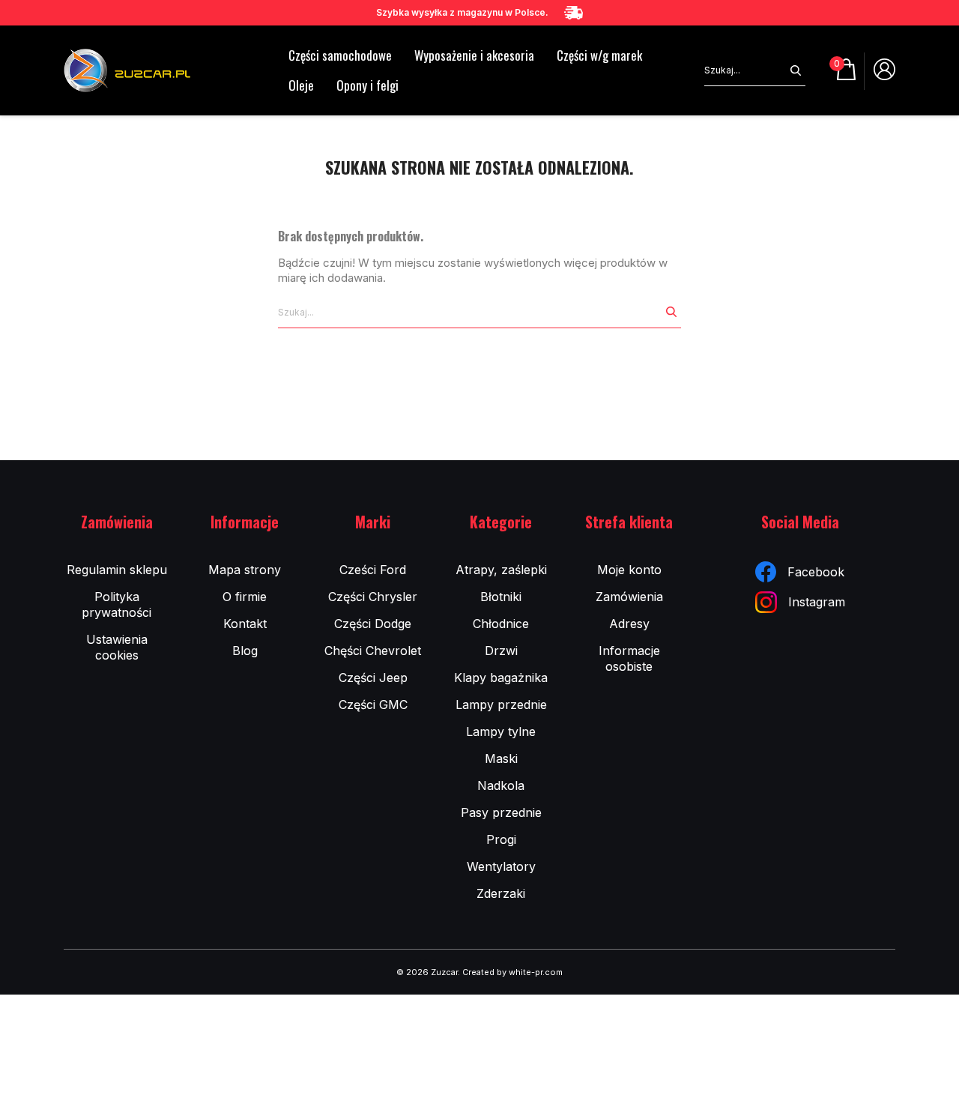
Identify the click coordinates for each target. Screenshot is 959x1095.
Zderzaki (501, 893)
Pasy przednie (501, 812)
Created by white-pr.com (512, 972)
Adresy (629, 623)
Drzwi (501, 650)
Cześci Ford (372, 569)
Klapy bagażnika (501, 677)
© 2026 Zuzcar (427, 972)
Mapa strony (244, 569)
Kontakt (245, 623)
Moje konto (629, 569)
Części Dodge (372, 623)
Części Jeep (373, 677)
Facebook (815, 571)
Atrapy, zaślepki (501, 569)
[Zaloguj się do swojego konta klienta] (884, 75)
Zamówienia (629, 596)
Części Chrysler (372, 596)
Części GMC (373, 704)
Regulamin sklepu (117, 569)
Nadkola (500, 785)
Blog (245, 650)
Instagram (816, 601)
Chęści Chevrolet (372, 650)
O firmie (245, 596)
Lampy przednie (501, 704)
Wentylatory (501, 866)
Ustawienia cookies (117, 647)
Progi (501, 839)
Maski (501, 758)
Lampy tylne (501, 731)
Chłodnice (501, 623)
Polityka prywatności (116, 604)
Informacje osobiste (629, 658)
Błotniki (500, 596)
